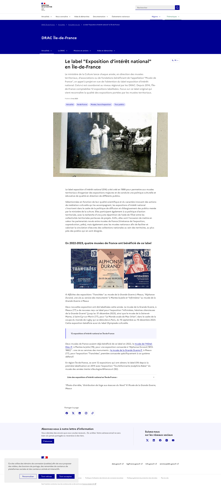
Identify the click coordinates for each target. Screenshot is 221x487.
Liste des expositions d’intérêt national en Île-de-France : (92, 377)
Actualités (45, 16)
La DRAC (61, 50)
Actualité (69, 104)
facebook (160, 440)
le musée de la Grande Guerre (125, 350)
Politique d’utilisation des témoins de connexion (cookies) (104, 478)
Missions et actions (81, 50)
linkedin (153, 440)
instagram (166, 440)
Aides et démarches (105, 50)
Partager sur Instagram (86, 413)
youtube (173, 440)
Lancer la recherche (177, 7)
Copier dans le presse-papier (92, 413)
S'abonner (47, 441)
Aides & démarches (81, 16)
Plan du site (165, 478)
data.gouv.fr (116, 464)
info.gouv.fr (150, 464)
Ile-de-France (82, 104)
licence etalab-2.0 (88, 484)
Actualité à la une (74, 25)
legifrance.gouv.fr (133, 464)
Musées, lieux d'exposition (101, 104)
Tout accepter (65, 476)
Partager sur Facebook (66, 413)
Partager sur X (73, 413)
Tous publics (119, 104)
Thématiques (172, 16)
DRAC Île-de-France (48, 25)
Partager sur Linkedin (79, 413)
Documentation (99, 16)
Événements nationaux (121, 16)
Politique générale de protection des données (142, 478)
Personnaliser (28, 476)
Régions (155, 16)
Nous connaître (62, 16)
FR (175, 60)
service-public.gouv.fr (168, 464)
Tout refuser (46, 476)
